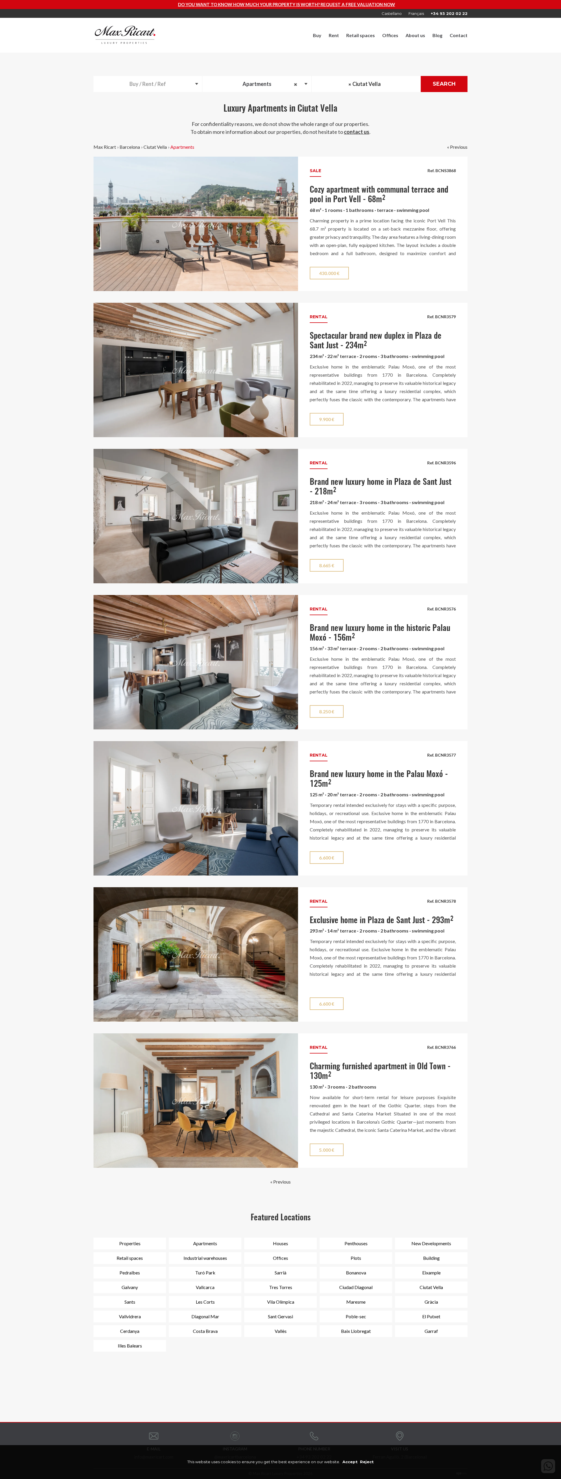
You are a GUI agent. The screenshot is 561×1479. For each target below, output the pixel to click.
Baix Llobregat (356, 1331)
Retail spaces (360, 35)
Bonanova (356, 1272)
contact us (356, 132)
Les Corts (205, 1302)
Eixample (431, 1272)
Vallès (281, 1331)
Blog (437, 35)
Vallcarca (205, 1287)
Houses (280, 1243)
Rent (334, 35)
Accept (350, 1461)
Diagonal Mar (205, 1316)
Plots (356, 1258)
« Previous (457, 147)
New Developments (431, 1243)
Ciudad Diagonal (356, 1287)
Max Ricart (105, 147)
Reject (367, 1461)
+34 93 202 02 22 (449, 13)
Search (444, 84)
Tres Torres (280, 1287)
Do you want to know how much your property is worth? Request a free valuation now (161, 4)
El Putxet (431, 1316)
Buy (317, 35)
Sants (129, 1302)
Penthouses (356, 1243)
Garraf (431, 1331)
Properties (130, 1243)
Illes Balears (130, 1345)
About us (415, 35)
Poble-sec (356, 1316)
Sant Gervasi (280, 1316)
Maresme (356, 1302)
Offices (390, 35)
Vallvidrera (130, 1316)
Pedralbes (130, 1272)
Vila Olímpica (280, 1302)
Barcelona (130, 147)
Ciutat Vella (155, 147)
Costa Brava (205, 1331)
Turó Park (205, 1272)
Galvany (130, 1287)
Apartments (182, 147)
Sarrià (280, 1272)
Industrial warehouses (205, 1258)
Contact (459, 35)
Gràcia (431, 1302)
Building (431, 1258)
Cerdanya (129, 1331)
